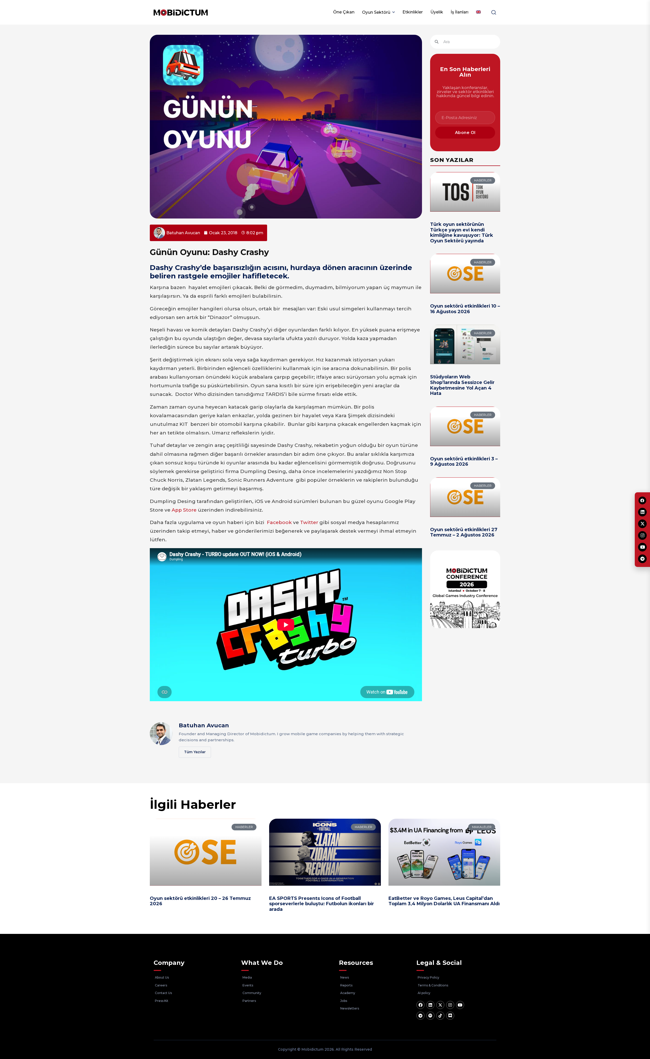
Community (251, 993)
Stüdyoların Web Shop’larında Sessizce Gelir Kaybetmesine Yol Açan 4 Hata (462, 385)
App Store (184, 510)
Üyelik (436, 12)
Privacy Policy (428, 977)
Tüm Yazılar (195, 752)
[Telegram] (420, 1016)
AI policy (424, 993)
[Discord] (450, 1016)
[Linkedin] (430, 1005)
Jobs (343, 1001)
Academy (347, 993)
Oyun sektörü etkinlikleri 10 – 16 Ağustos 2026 (465, 308)
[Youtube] (460, 1005)
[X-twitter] (440, 1005)
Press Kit (161, 1001)
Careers (161, 985)
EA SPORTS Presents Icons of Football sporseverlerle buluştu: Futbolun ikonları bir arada (321, 904)
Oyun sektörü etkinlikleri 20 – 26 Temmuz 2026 (200, 901)
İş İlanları (459, 12)
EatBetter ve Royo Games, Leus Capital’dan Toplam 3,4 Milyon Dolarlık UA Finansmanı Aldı (444, 901)
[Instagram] (450, 1005)
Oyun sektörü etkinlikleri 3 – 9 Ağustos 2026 (464, 461)
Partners (249, 1001)
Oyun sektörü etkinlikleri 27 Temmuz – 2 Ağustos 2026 (463, 532)
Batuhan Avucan (204, 725)
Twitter (309, 522)
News (344, 977)
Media (247, 977)
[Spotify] (430, 1016)
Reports (346, 985)
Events (247, 985)
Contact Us (163, 993)
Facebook (279, 522)
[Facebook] (420, 1005)
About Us (162, 977)
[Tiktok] (440, 1016)
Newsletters (349, 1008)
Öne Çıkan (343, 12)
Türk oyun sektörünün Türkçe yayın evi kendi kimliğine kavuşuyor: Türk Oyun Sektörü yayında (461, 233)
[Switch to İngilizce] (478, 12)
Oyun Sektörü (376, 12)
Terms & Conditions (433, 985)
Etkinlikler (412, 12)
